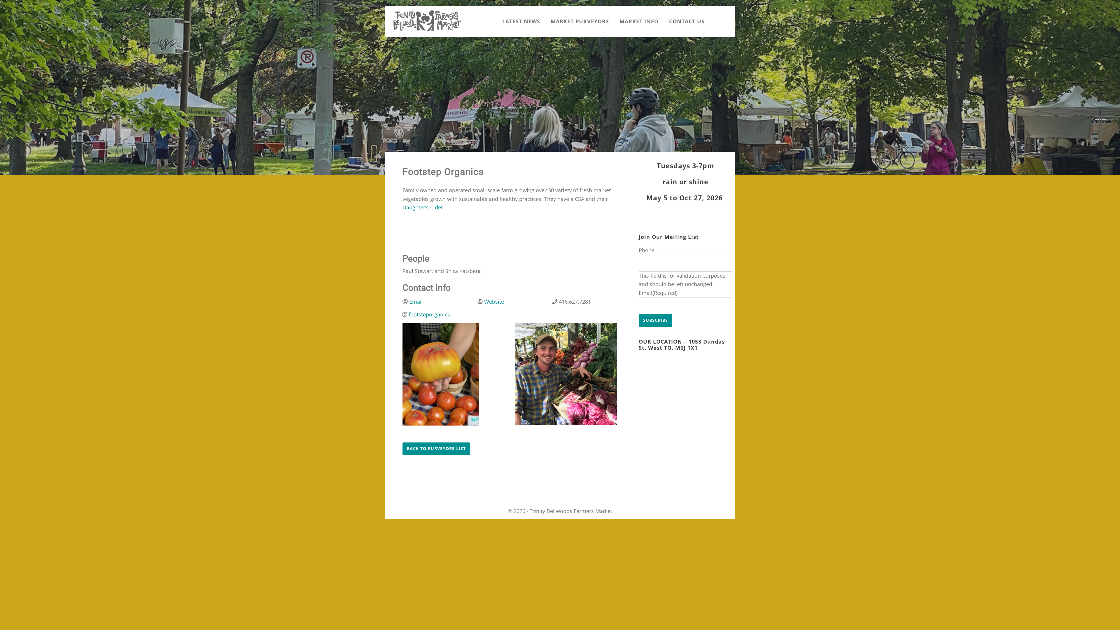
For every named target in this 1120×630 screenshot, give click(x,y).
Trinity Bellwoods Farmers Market (427, 20)
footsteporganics (429, 314)
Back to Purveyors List (436, 448)
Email (416, 301)
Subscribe (655, 320)
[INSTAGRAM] (715, 21)
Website (494, 301)
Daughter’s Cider (422, 207)
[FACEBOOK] (726, 21)
